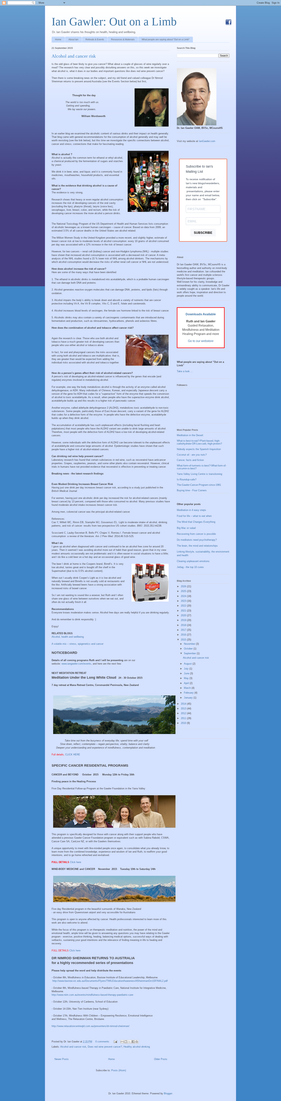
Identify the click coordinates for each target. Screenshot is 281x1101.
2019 (184, 620)
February (189, 692)
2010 (184, 723)
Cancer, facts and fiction (190, 460)
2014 (184, 703)
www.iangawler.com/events (76, 663)
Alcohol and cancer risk (74, 56)
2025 (184, 591)
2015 (184, 639)
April (187, 683)
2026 (184, 586)
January (188, 697)
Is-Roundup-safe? (186, 479)
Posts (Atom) (118, 1070)
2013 (184, 708)
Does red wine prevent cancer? (105, 1046)
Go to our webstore (201, 341)
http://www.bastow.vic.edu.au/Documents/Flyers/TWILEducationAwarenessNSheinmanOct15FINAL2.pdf (110, 980)
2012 (184, 713)
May (186, 678)
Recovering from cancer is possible (196, 533)
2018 (184, 625)
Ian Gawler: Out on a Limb (114, 21)
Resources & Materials (123, 39)
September (190, 653)
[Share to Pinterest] (137, 1042)
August (188, 663)
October (188, 648)
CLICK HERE (72, 754)
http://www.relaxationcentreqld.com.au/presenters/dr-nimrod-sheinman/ (90, 1026)
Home (58, 39)
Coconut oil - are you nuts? (192, 454)
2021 (184, 610)
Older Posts (160, 1059)
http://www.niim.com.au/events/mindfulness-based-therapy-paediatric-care (92, 994)
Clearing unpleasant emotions (193, 561)
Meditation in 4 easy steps (191, 510)
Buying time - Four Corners (192, 490)
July (186, 668)
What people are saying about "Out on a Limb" (165, 39)
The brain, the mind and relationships (197, 545)
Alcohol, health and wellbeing (68, 636)
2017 (184, 629)
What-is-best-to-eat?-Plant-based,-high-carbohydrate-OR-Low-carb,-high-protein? (199, 442)
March (188, 687)
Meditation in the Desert (190, 435)
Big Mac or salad (186, 528)
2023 (184, 600)
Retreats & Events (94, 39)
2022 (184, 605)
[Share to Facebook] (133, 1042)
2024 (184, 596)
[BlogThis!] (126, 1042)
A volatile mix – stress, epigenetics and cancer (77, 643)
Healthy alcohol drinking (136, 1046)
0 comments (102, 1041)
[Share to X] (129, 1042)
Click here (76, 862)
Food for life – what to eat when (194, 516)
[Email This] (122, 1042)
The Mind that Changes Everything (196, 521)
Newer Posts (61, 1059)
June (187, 673)
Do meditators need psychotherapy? (197, 539)
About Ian (73, 39)
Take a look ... (185, 371)
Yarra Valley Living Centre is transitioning (199, 474)
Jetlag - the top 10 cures (190, 567)
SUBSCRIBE (203, 232)
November (190, 643)
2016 (184, 634)
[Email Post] (115, 1041)
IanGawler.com (207, 141)
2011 (184, 718)
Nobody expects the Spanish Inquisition (199, 449)
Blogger (168, 1093)
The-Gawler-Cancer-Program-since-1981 (199, 484)
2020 (184, 615)
